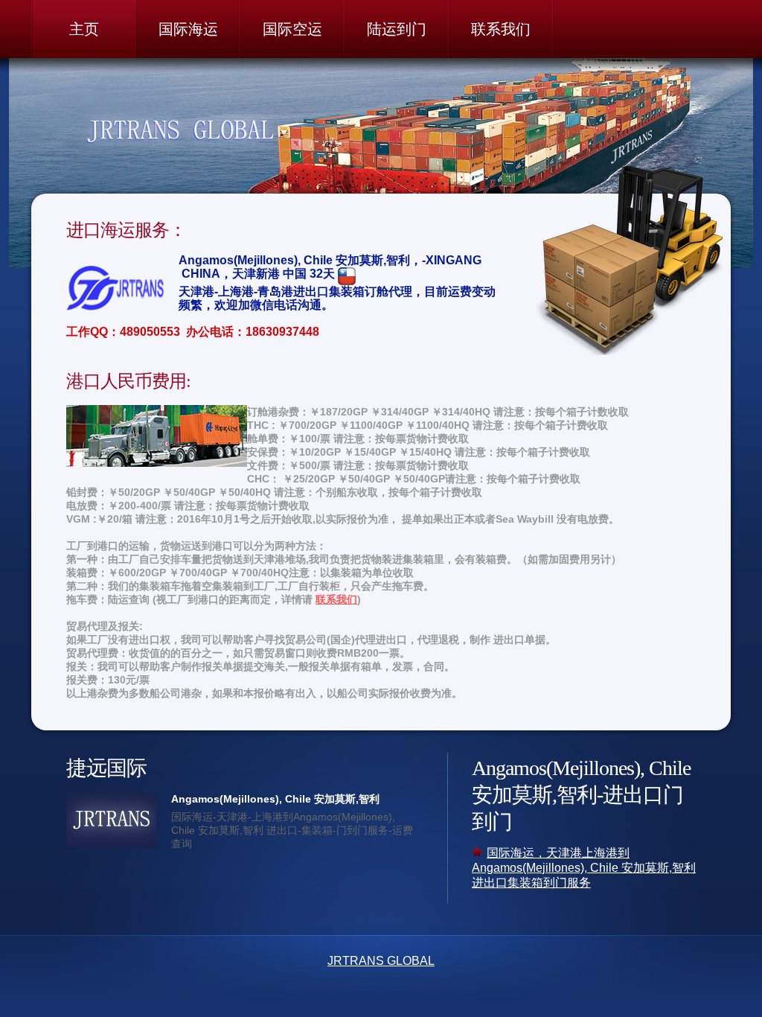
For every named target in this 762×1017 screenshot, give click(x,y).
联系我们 (501, 29)
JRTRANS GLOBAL (381, 960)
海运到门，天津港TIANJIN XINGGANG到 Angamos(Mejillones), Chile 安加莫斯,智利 (213, 130)
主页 (84, 29)
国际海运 (188, 29)
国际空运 (292, 29)
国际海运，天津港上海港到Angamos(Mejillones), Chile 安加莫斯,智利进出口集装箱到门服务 (584, 868)
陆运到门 (396, 29)
